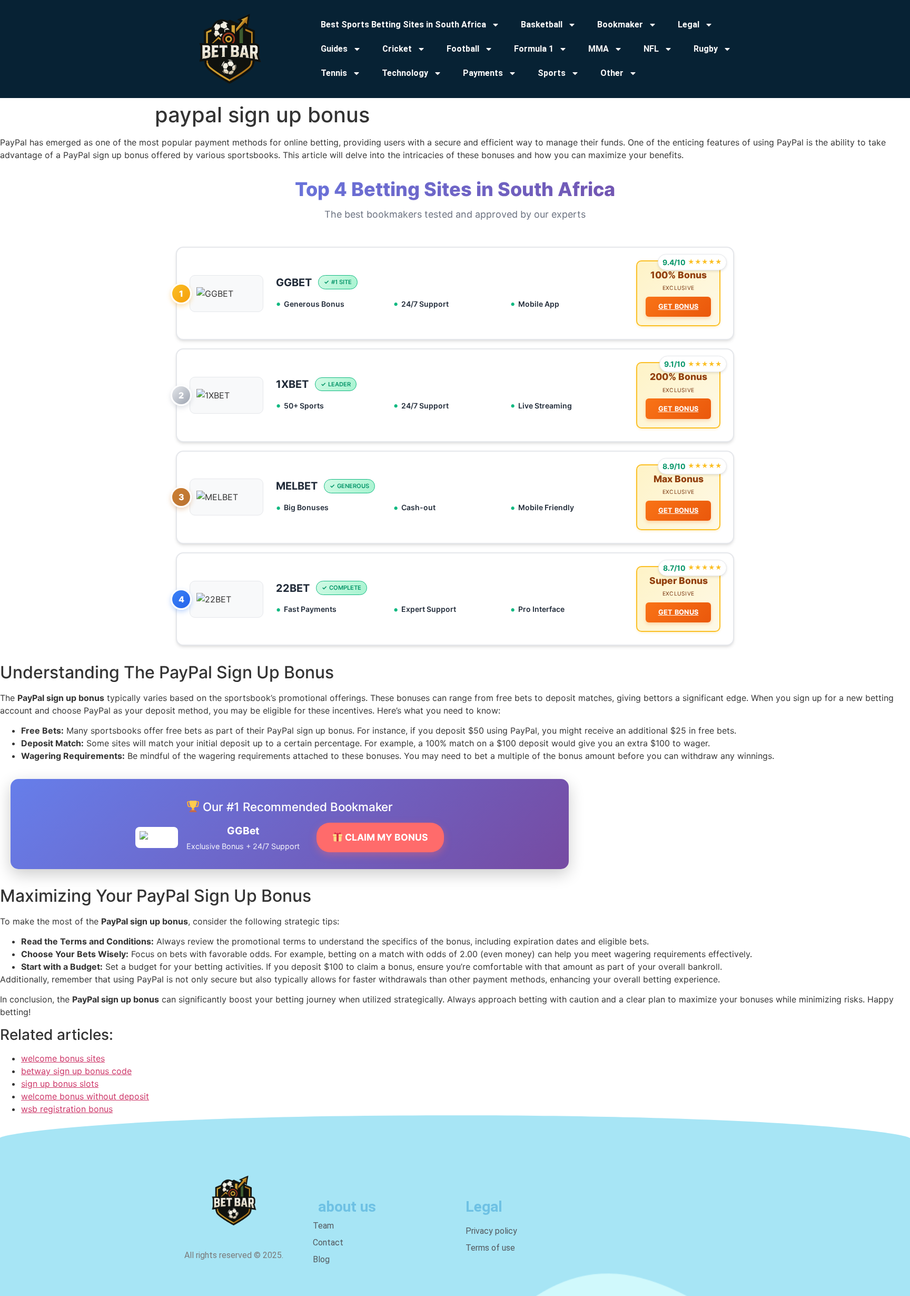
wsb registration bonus (67, 1109)
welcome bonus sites (63, 1058)
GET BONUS (678, 306)
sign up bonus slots (59, 1083)
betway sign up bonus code (76, 1071)
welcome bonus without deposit (85, 1096)
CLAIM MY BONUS (385, 837)
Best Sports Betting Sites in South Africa (403, 25)
